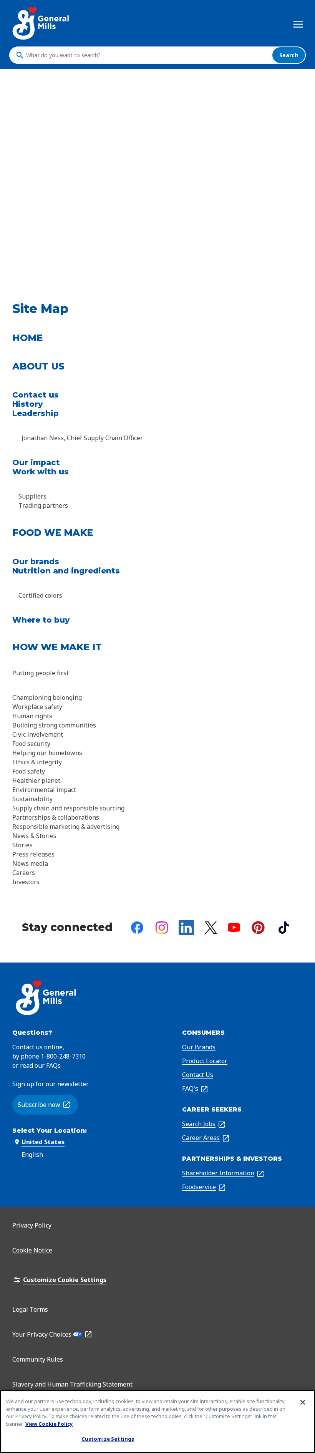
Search (288, 55)
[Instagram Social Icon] (162, 927)
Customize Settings (107, 1438)
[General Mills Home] (41, 23)
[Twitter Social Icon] (211, 927)
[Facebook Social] (137, 927)
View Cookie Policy (49, 1423)
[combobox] (147, 55)
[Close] (302, 1402)
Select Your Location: (49, 1130)
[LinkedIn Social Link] (186, 927)
